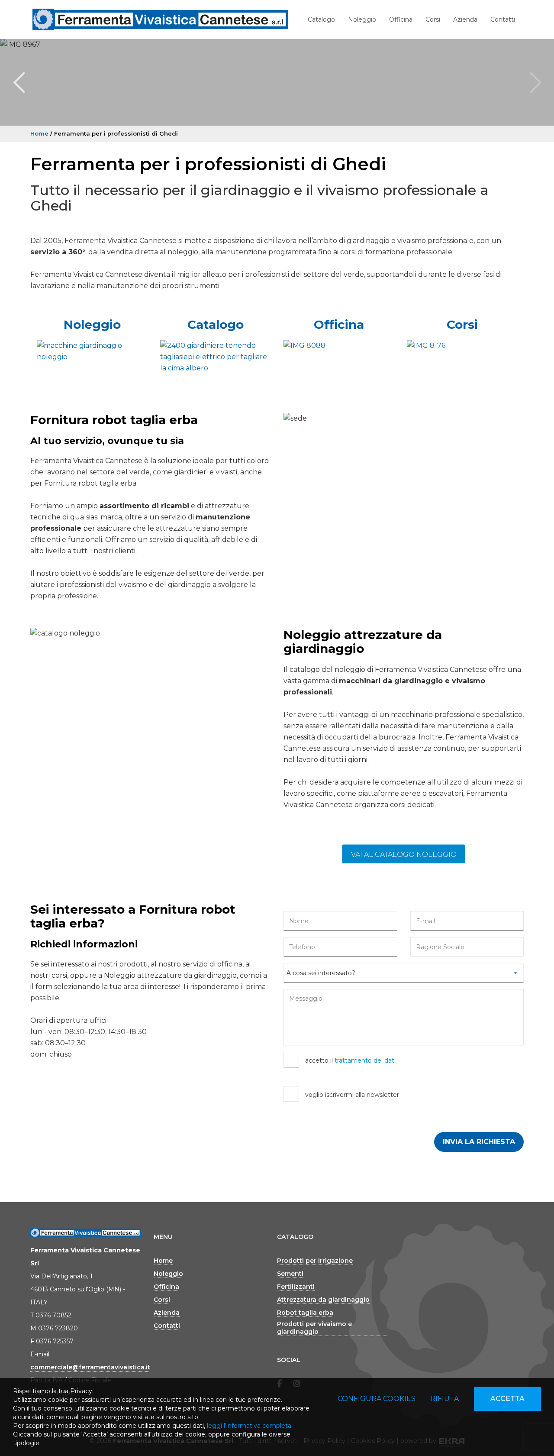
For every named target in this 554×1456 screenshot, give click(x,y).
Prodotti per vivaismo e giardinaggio (314, 1328)
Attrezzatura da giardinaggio (323, 1300)
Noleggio (362, 19)
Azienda (465, 19)
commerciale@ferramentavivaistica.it (90, 1367)
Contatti (502, 19)
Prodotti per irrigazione (315, 1261)
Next (535, 82)
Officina (400, 19)
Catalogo (321, 19)
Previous (19, 82)
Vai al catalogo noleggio (404, 854)
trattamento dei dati (365, 1060)
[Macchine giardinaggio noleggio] (92, 351)
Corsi (432, 19)
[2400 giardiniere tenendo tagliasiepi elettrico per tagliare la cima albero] (215, 357)
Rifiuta (444, 1398)
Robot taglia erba (305, 1313)
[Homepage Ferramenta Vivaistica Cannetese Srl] (160, 19)
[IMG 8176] (462, 345)
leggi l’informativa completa (249, 1426)
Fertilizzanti (296, 1287)
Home (39, 133)
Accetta (507, 1398)
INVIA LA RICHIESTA (479, 1142)
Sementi (290, 1274)
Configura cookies (377, 1398)
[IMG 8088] (338, 345)
